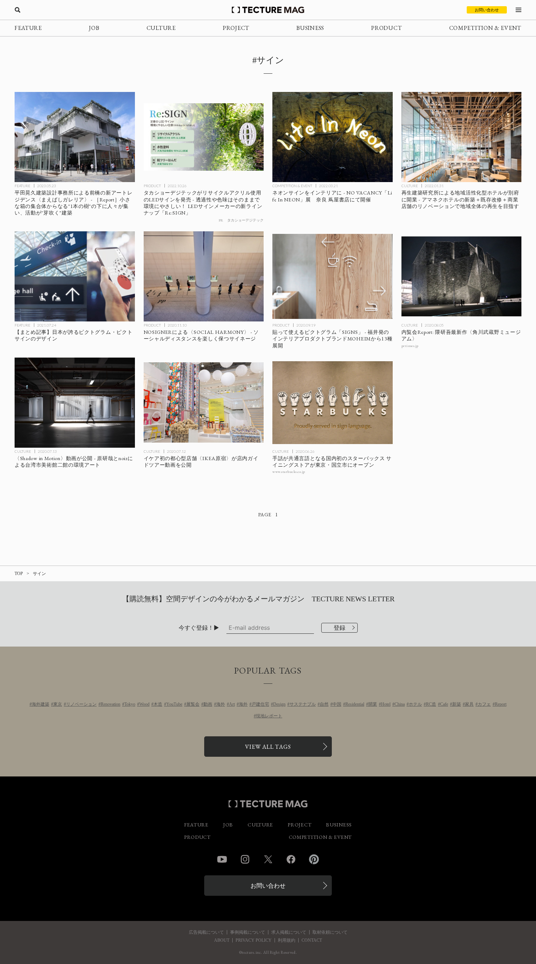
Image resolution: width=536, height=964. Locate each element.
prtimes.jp (410, 345)
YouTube (174, 704)
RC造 (431, 704)
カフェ (484, 704)
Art (232, 704)
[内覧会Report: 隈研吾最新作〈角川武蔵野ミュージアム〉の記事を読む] (461, 276)
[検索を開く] (17, 10)
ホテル (415, 704)
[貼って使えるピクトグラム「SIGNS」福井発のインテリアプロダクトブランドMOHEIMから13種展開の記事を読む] (332, 276)
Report (500, 704)
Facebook (291, 859)
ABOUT (221, 940)
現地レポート (269, 716)
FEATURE (28, 28)
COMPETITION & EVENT (485, 28)
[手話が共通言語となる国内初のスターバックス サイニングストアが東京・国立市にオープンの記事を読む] (332, 403)
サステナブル (303, 704)
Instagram (245, 859)
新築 (456, 704)
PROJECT (236, 28)
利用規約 (286, 940)
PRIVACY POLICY (254, 940)
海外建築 (40, 704)
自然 (324, 704)
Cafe (444, 704)
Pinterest (314, 859)
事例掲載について (247, 932)
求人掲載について (288, 932)
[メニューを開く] (518, 10)
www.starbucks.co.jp (288, 471)
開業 (372, 704)
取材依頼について (329, 932)
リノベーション (81, 704)
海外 (220, 704)
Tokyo (129, 704)
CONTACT (312, 940)
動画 (207, 704)
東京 (57, 704)
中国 (337, 704)
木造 (158, 704)
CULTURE (161, 28)
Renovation (110, 704)
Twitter (268, 859)
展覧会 (192, 704)
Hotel (386, 704)
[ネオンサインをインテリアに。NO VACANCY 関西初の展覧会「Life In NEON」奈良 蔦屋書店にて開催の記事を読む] (332, 137)
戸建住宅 (260, 704)
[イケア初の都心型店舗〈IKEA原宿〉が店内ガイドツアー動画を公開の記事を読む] (204, 403)
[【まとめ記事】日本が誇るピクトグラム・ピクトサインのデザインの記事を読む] (75, 276)
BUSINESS (310, 28)
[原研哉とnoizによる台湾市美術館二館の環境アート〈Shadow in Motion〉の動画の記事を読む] (75, 403)
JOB (94, 28)
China (400, 704)
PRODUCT (386, 28)
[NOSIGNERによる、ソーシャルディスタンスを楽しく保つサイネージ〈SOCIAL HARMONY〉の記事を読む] (204, 276)
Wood (144, 704)
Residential (354, 704)
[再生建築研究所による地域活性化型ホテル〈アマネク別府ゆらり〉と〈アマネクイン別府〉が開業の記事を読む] (461, 137)
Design (279, 704)
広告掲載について (206, 932)
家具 (469, 704)
